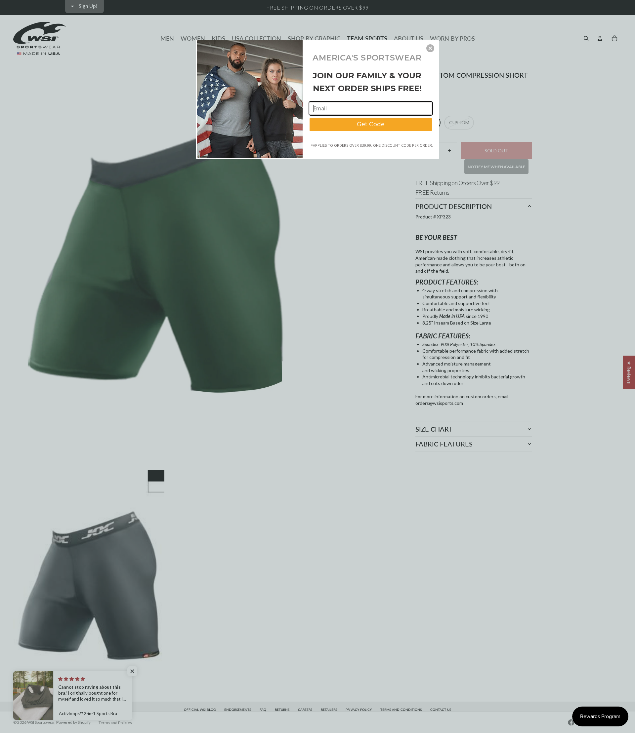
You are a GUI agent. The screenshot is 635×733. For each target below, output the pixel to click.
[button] (430, 48)
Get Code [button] (371, 124)
